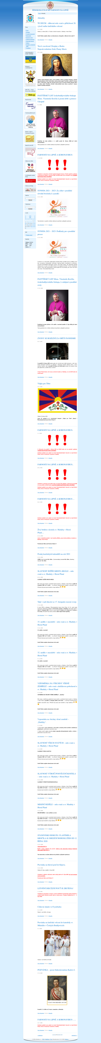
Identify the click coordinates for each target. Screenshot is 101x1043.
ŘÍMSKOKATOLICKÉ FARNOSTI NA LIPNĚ (50, 10)
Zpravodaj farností (30, 41)
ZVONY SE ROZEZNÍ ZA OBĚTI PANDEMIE (57, 338)
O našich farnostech (30, 34)
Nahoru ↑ (67, 1039)
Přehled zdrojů (29, 235)
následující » (74, 1035)
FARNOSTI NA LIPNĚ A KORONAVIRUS (55, 154)
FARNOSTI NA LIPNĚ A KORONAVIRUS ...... (57, 1019)
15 (33, 223)
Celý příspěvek (41, 39)
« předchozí (40, 1035)
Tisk (51, 1039)
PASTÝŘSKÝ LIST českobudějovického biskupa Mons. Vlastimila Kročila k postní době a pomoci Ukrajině (57, 98)
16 (34, 223)
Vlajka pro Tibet (44, 383)
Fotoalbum (28, 48)
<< (25, 217)
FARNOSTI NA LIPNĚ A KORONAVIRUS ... (56, 498)
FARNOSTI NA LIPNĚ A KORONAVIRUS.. (55, 464)
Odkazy (27, 43)
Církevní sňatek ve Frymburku (49, 906)
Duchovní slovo (29, 37)
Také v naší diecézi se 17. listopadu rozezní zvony (57, 601)
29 (33, 226)
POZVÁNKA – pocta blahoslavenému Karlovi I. (56, 969)
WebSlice (47, 1039)
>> (34, 217)
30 (34, 226)
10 (25, 223)
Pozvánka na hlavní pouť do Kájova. (52, 864)
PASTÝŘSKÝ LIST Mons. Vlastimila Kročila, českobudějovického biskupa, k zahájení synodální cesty (57, 282)
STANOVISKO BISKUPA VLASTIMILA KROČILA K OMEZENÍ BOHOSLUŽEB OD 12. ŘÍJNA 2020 (57, 838)
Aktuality (50, 39)
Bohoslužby (28, 35)
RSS (44, 1039)
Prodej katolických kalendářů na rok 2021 (54, 554)
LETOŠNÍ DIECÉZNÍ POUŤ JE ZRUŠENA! (55, 888)
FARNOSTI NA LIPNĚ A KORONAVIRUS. (55, 430)
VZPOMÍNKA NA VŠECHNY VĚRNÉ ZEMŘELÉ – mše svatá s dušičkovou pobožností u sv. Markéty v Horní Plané (57, 686)
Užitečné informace (30, 39)
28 (31, 226)
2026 (30, 217)
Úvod (39, 13)
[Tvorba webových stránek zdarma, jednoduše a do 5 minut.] (41, 1039)
